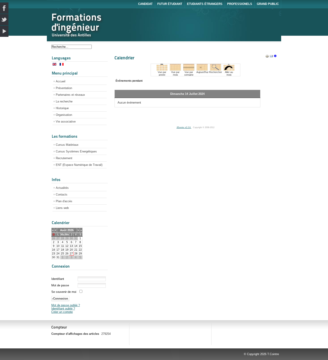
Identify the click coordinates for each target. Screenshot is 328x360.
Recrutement (64, 158)
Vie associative (66, 121)
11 (62, 246)
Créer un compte (62, 312)
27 (71, 253)
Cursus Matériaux (67, 144)
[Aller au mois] (229, 69)
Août (63, 230)
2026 (70, 230)
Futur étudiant (169, 4)
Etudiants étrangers (204, 4)
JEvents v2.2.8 (183, 127)
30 (53, 257)
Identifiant (57, 279)
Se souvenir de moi (63, 291)
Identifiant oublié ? (63, 308)
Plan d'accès (64, 201)
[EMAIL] (271, 57)
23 (53, 253)
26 (67, 253)
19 (67, 249)
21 (75, 249)
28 (75, 253)
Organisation (64, 115)
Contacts (61, 194)
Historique (62, 108)
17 (58, 249)
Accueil (60, 81)
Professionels (239, 4)
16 (53, 249)
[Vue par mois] (175, 69)
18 (62, 249)
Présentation (64, 88)
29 (80, 253)
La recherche (64, 101)
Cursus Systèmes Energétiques (76, 151)
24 (58, 253)
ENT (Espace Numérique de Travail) (79, 164)
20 (71, 249)
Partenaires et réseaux (70, 94)
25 (62, 253)
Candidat (145, 4)
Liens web (62, 208)
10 (58, 246)
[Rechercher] (215, 69)
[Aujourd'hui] (202, 69)
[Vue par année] (162, 69)
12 (67, 246)
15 (80, 246)
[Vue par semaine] (188, 69)
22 (80, 249)
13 (71, 246)
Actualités (62, 187)
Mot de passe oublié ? (65, 305)
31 (58, 257)
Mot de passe (60, 285)
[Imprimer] (267, 57)
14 (75, 246)
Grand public (268, 4)
